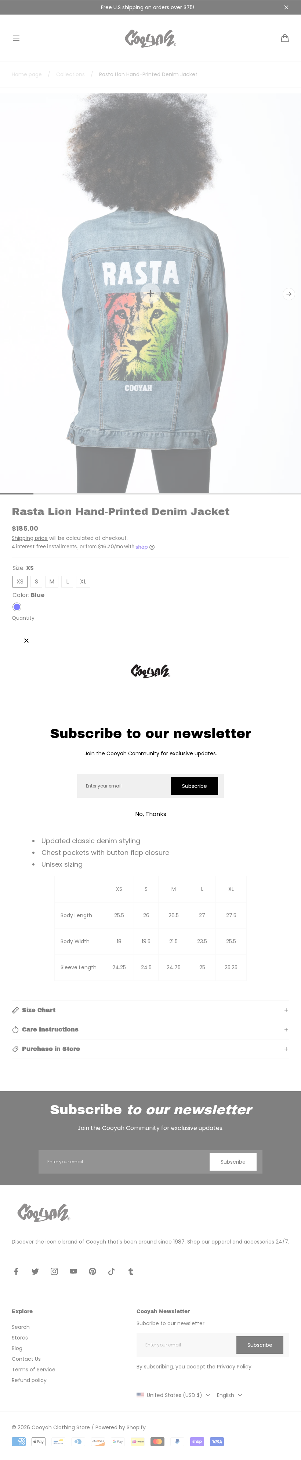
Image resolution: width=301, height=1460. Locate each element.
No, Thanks (150, 814)
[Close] (26, 641)
